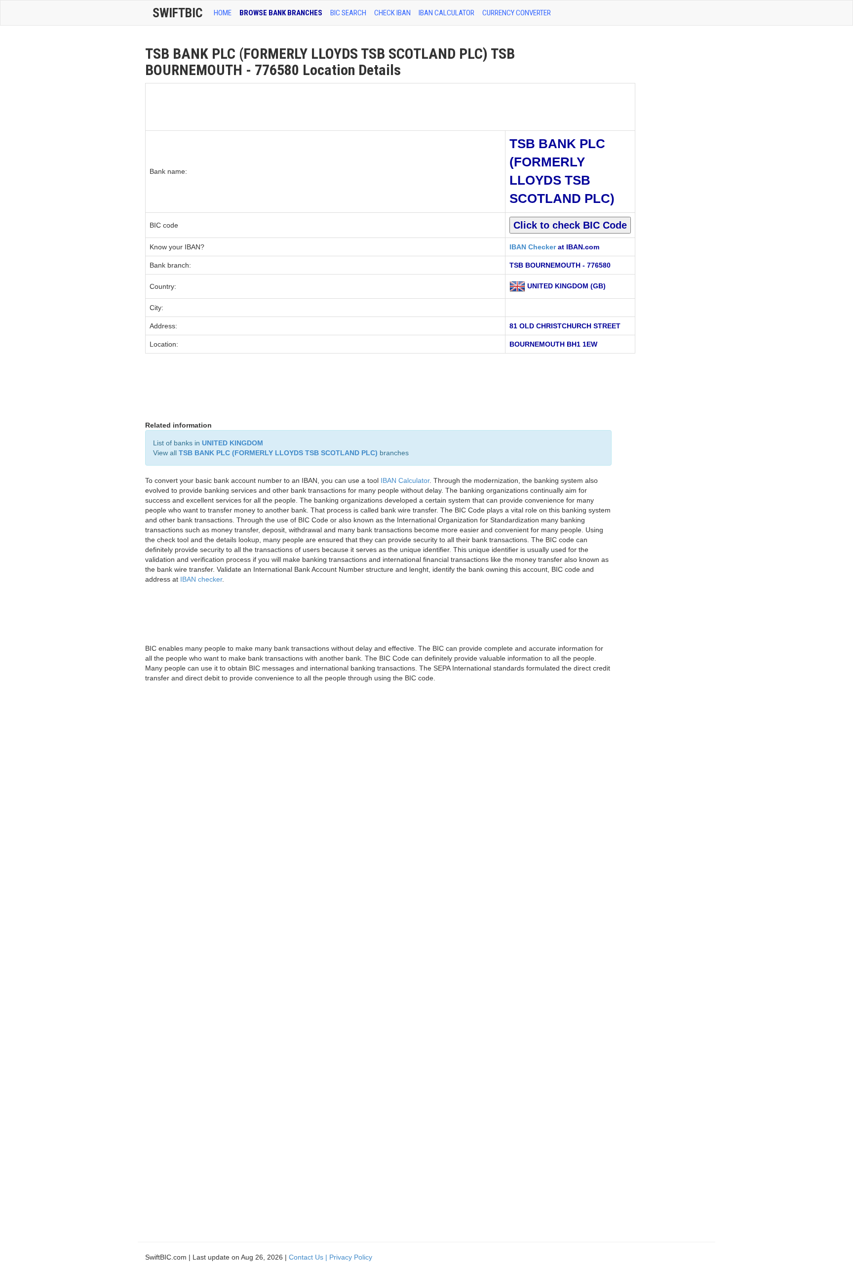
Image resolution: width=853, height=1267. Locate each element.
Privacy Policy (350, 1257)
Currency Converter (516, 12)
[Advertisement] (325, 105)
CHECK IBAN (392, 12)
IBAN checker (201, 579)
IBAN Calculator (446, 12)
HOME (223, 12)
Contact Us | (309, 1257)
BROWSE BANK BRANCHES (280, 12)
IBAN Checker (532, 247)
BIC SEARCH (348, 12)
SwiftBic (177, 12)
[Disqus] (378, 831)
